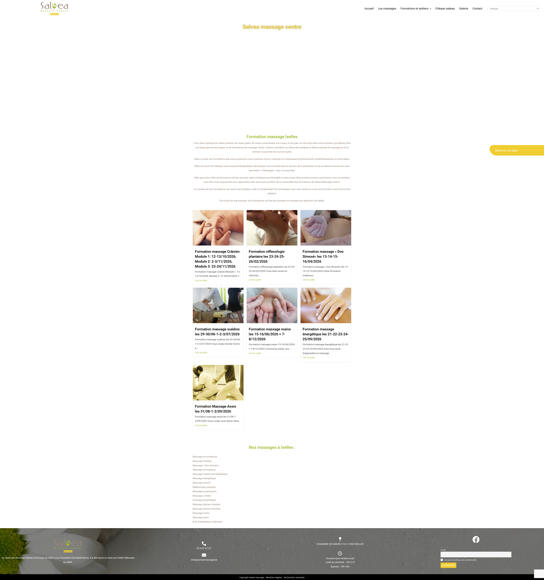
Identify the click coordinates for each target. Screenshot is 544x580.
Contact (477, 8)
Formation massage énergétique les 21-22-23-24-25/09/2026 (326, 334)
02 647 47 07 (204, 548)
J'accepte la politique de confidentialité (460, 560)
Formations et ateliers (414, 8)
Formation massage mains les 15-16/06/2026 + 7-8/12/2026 (270, 334)
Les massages (387, 8)
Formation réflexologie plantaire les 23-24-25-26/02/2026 (267, 256)
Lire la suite (201, 280)
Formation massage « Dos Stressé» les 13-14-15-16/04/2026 (323, 256)
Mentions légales (274, 577)
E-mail (443, 550)
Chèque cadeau (445, 8)
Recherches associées (294, 577)
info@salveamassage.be (204, 559)
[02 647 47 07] (204, 543)
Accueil (369, 8)
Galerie (463, 8)
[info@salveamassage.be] (204, 555)
